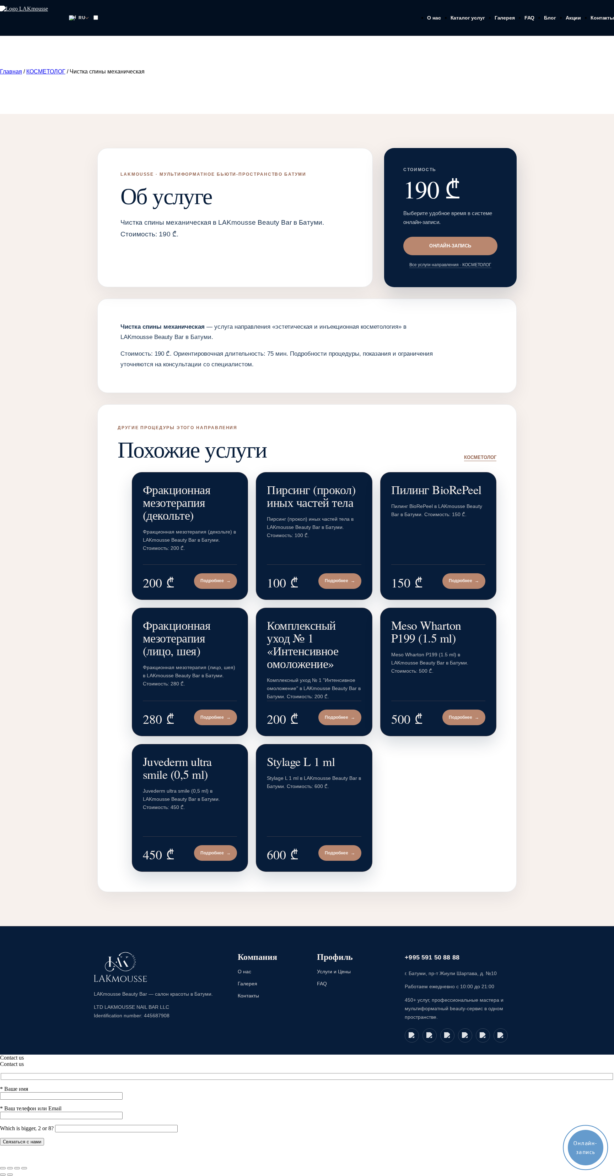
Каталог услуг (468, 18)
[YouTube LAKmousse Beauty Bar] (447, 1035)
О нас (434, 18)
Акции (573, 18)
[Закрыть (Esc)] (24, 1168)
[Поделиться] (17, 1168)
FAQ (529, 18)
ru (82, 17)
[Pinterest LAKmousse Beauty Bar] (501, 1035)
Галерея (505, 18)
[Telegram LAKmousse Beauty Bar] (429, 1035)
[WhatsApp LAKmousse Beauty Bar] (412, 1035)
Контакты (602, 18)
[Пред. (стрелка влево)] (3, 1175)
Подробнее (215, 580)
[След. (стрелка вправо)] (10, 1175)
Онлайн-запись (450, 245)
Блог (550, 18)
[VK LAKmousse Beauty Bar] (465, 1035)
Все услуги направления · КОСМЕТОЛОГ (450, 264)
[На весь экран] (10, 1168)
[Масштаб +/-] (3, 1168)
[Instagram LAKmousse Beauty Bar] (483, 1035)
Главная (11, 72)
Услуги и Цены (334, 971)
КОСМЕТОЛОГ (45, 72)
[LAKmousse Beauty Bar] (120, 967)
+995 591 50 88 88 (432, 957)
